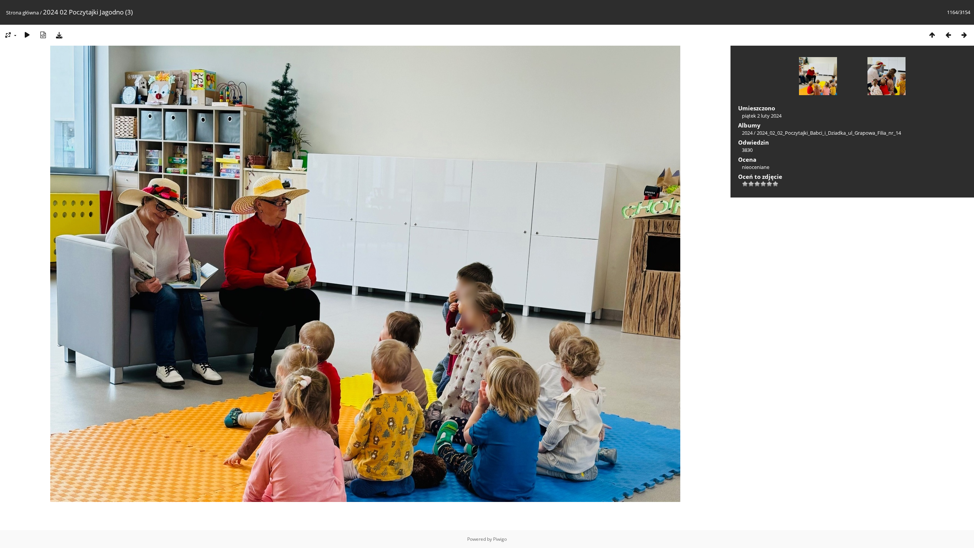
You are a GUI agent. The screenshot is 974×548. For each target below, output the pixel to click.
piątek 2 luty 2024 (761, 115)
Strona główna (22, 12)
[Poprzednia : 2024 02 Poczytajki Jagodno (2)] (948, 34)
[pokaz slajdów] (27, 34)
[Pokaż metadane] (43, 34)
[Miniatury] (932, 34)
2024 (747, 132)
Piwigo (500, 539)
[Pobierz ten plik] (59, 34)
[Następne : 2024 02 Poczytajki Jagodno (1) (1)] (964, 34)
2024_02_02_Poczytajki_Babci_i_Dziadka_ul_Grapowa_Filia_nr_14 (829, 132)
